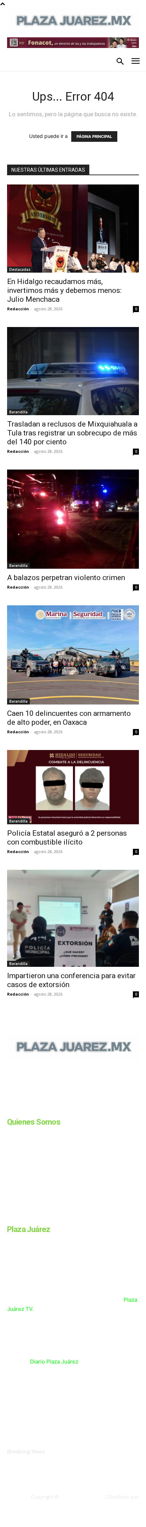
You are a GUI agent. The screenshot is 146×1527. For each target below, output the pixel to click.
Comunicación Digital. (114, 1503)
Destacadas (19, 269)
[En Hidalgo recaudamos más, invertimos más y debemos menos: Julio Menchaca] (73, 228)
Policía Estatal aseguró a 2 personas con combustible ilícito (67, 837)
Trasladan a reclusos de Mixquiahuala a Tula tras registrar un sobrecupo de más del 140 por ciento (72, 433)
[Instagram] (28, 1109)
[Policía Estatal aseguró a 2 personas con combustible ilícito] (73, 787)
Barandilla (18, 411)
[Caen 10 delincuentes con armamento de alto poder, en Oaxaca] (73, 654)
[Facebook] (10, 1109)
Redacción (18, 308)
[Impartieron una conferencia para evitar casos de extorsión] (73, 918)
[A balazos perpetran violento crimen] (73, 519)
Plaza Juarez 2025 (81, 1497)
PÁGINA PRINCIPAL (94, 136)
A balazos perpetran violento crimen (66, 577)
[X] (81, 1109)
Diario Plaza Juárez (54, 1361)
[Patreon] (45, 1109)
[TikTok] (63, 1109)
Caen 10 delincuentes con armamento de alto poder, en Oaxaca (69, 718)
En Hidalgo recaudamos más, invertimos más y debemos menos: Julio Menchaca (64, 290)
